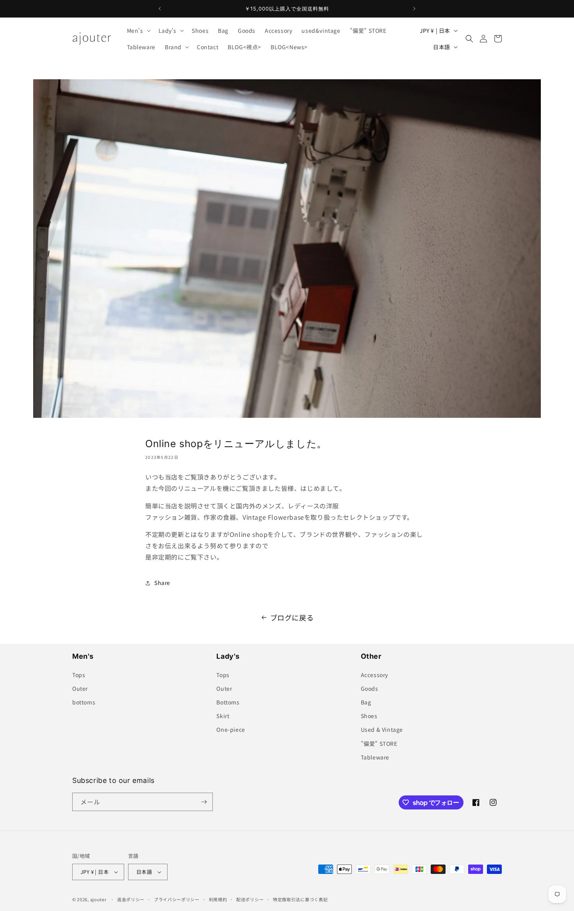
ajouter (98, 899)
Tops (78, 675)
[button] (138, 30)
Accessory (374, 675)
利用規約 (218, 899)
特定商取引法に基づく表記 (300, 899)
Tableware (375, 757)
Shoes (369, 716)
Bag (366, 702)
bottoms (83, 702)
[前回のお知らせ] (159, 8)
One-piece (230, 729)
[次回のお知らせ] (414, 8)
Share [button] (162, 583)
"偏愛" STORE (379, 743)
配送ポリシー (250, 899)
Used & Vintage (382, 729)
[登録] (203, 802)
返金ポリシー (130, 899)
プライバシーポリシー (177, 899)
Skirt (222, 716)
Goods (369, 688)
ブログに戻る (292, 617)
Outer (80, 688)
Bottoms (227, 702)
